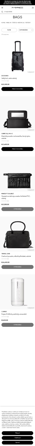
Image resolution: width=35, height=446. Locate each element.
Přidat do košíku (17, 89)
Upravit (17, 442)
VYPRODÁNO (17, 209)
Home (3, 22)
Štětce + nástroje (18, 22)
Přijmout (17, 433)
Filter (9, 30)
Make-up (8, 22)
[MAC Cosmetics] (17, 7)
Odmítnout (18, 437)
